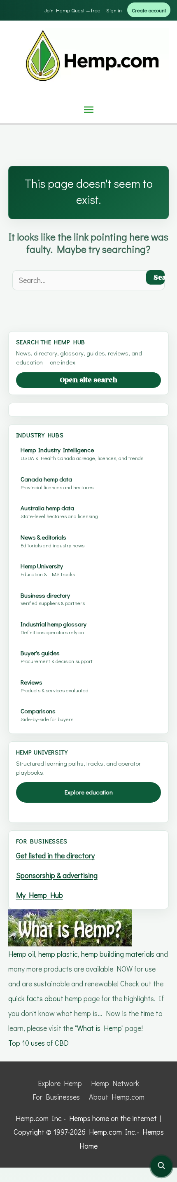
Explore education (89, 792)
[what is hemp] (70, 927)
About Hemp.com (116, 1097)
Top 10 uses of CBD (38, 1043)
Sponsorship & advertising (57, 875)
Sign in (114, 10)
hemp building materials (118, 954)
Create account (149, 10)
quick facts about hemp (45, 998)
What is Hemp (99, 1028)
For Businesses (56, 1097)
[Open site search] (161, 1166)
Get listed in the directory (55, 855)
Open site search (88, 380)
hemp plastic (58, 954)
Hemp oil (21, 954)
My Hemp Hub (39, 895)
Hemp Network (115, 1083)
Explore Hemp (60, 1083)
